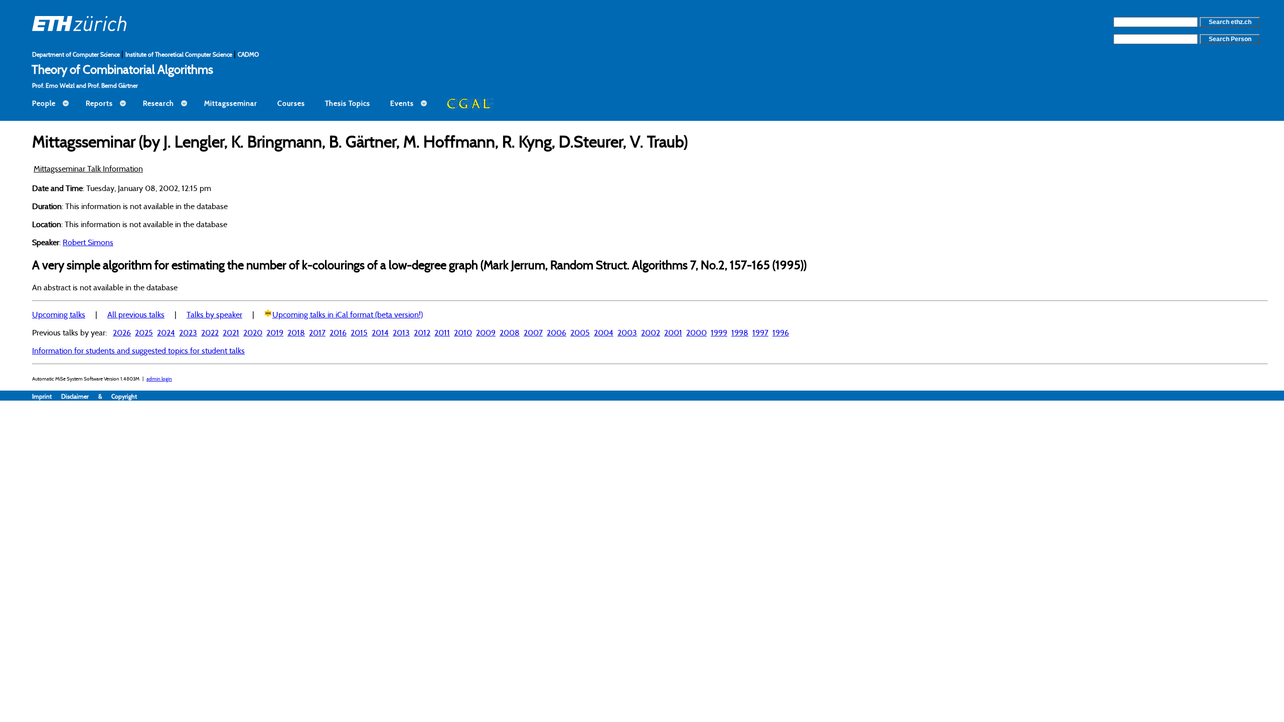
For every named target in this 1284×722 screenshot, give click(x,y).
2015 (359, 332)
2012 (422, 332)
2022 (210, 332)
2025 (144, 332)
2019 (274, 332)
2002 (650, 332)
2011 (442, 332)
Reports (99, 103)
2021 (231, 332)
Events (402, 103)
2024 (166, 332)
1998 (739, 332)
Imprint (46, 396)
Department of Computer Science (76, 54)
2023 (188, 332)
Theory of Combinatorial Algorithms (122, 69)
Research (158, 103)
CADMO (248, 54)
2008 (510, 332)
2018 (296, 332)
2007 (533, 332)
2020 (252, 332)
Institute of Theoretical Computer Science (179, 54)
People (44, 103)
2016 (338, 332)
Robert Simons (88, 242)
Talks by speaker (214, 314)
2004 (603, 332)
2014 (380, 332)
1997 (760, 332)
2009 (486, 332)
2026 (122, 332)
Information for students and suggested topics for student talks (138, 350)
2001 (673, 332)
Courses (291, 103)
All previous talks (136, 314)
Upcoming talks (58, 314)
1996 (780, 332)
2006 (556, 332)
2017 (317, 332)
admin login (159, 379)
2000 (696, 332)
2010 (463, 332)
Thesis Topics (347, 103)
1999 (719, 332)
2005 (580, 332)
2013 (401, 332)
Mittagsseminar (230, 103)
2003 (627, 332)
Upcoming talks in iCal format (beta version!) (347, 314)
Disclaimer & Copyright (99, 396)
